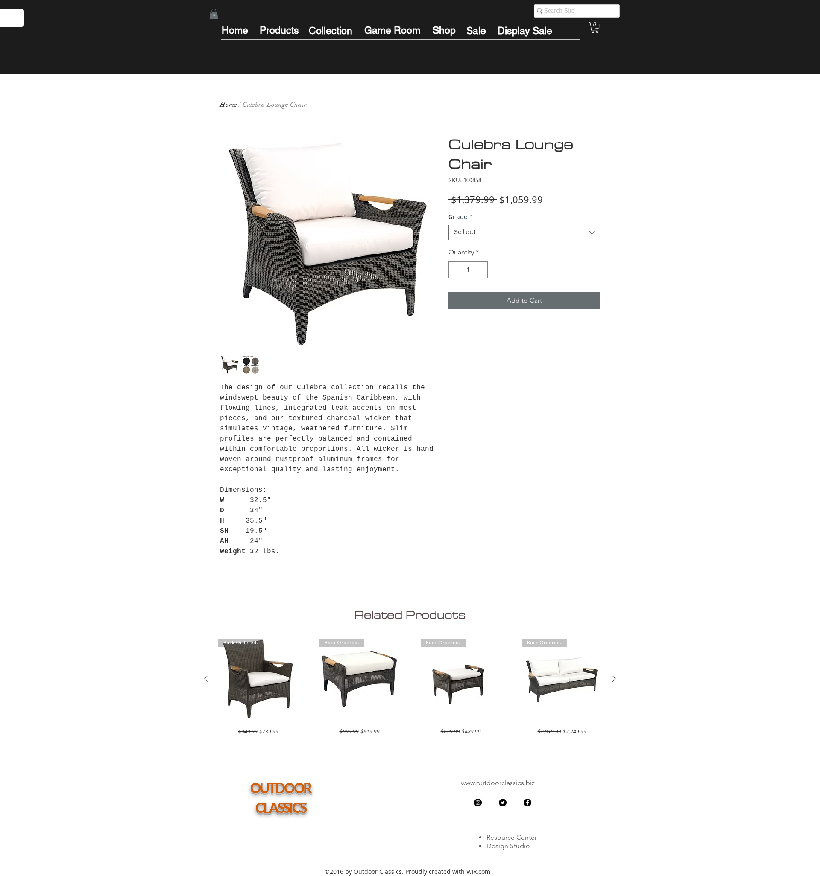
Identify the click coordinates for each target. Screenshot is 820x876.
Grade (460, 217)
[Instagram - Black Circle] (478, 802)
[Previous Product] (206, 679)
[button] (213, 14)
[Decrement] (456, 270)
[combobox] (524, 232)
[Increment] (480, 270)
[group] (410, 687)
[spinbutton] (468, 270)
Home (228, 104)
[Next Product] (614, 679)
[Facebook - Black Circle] (527, 802)
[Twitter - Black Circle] (503, 802)
